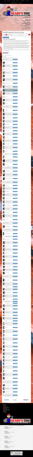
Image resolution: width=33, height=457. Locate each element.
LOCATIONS (5, 412)
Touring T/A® (6, 346)
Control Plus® (6, 137)
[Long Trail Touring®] (4, 249)
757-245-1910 (7, 437)
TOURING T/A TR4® (7, 360)
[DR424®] (4, 147)
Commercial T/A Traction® (8, 117)
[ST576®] (4, 342)
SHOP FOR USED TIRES (6, 407)
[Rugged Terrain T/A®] (4, 305)
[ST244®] (3, 331)
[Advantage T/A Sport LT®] (4, 79)
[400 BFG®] (4, 59)
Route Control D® (7, 301)
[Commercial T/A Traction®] (4, 117)
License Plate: (10, 34)
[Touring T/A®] (4, 346)
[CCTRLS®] (3, 110)
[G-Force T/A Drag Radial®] (4, 205)
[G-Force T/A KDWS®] (4, 215)
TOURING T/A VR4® (7, 363)
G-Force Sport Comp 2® (8, 198)
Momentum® (6, 256)
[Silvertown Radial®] (4, 315)
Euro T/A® (6, 164)
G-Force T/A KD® (7, 208)
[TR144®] (3, 370)
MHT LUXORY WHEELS (6, 409)
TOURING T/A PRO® (7, 353)
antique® (6, 96)
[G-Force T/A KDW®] (4, 212)
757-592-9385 (7, 447)
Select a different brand (6, 37)
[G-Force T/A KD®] (4, 208)
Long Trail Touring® (7, 249)
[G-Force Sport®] (4, 194)
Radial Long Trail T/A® (8, 289)
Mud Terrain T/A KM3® (8, 266)
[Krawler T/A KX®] (4, 242)
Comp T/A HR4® (7, 124)
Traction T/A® (6, 378)
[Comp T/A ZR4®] (4, 130)
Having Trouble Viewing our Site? (16, 454)
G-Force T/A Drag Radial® (8, 205)
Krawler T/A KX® (7, 242)
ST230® (6, 323)
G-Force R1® (6, 185)
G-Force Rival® (7, 188)
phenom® (6, 276)
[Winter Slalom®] (4, 388)
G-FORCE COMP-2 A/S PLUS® (8, 178)
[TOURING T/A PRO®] (4, 353)
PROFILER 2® (7, 286)
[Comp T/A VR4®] (4, 127)
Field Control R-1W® (7, 167)
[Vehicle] (4, 34)
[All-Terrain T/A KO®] (4, 86)
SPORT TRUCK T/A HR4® (8, 318)
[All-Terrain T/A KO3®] (4, 93)
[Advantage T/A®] (4, 72)
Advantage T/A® (7, 72)
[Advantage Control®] (4, 65)
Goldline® (6, 219)
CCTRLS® (6, 110)
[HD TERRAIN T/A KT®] (4, 226)
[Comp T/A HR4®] (4, 124)
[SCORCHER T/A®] (4, 312)
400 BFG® (6, 59)
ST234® (6, 327)
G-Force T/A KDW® (7, 212)
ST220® (6, 320)
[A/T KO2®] (4, 62)
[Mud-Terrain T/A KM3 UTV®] (4, 269)
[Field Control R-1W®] (4, 167)
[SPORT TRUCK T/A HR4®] (4, 318)
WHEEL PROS (5, 408)
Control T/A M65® (7, 140)
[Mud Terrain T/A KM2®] (4, 263)
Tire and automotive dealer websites (18, 453)
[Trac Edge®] (4, 374)
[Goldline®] (4, 219)
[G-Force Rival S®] (4, 191)
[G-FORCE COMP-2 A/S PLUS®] (4, 178)
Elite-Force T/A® (7, 160)
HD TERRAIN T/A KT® (8, 226)
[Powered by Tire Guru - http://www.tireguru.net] (12, 452)
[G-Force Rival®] (4, 188)
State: (20, 34)
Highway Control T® (7, 236)
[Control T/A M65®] (4, 140)
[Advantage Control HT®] (4, 69)
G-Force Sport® (7, 194)
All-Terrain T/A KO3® (7, 93)
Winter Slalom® (7, 388)
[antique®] (4, 96)
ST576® (6, 342)
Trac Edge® (6, 374)
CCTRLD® (6, 106)
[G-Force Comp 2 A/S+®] (4, 174)
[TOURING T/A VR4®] (4, 363)
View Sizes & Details (15, 59)
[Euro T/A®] (4, 164)
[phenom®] (4, 276)
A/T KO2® (6, 62)
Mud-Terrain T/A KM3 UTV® (8, 269)
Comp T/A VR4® (7, 127)
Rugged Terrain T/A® (7, 305)
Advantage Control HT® (8, 69)
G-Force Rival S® (7, 191)
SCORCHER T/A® (7, 312)
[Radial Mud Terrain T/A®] (4, 292)
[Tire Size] (8, 34)
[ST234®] (3, 327)
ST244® (6, 331)
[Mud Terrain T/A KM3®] (4, 266)
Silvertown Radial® (7, 315)
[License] (6, 34)
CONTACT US (5, 411)
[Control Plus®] (4, 137)
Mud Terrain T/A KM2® (8, 263)
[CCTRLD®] (4, 106)
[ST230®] (4, 323)
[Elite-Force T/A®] (4, 160)
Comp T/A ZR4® (7, 130)
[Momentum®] (4, 256)
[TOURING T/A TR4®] (4, 360)
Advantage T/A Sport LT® (8, 79)
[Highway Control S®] (3, 233)
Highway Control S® (7, 233)
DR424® (6, 147)
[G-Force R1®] (4, 185)
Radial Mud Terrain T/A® (8, 292)
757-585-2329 (7, 442)
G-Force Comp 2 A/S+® (7, 174)
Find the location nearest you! (21, 425)
